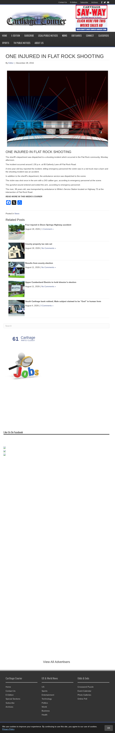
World (44, 707)
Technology (47, 699)
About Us (39, 43)
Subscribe (84, 2)
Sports (5, 43)
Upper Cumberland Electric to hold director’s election (50, 282)
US (43, 687)
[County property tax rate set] (16, 250)
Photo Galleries (84, 695)
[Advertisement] (25, 405)
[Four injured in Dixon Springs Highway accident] (16, 231)
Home (4, 35)
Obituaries (76, 35)
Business (46, 711)
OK (108, 728)
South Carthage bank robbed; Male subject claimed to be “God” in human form (63, 301)
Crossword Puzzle (86, 687)
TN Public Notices (21, 43)
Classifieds (103, 35)
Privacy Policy (8, 729)
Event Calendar (84, 691)
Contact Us (62, 2)
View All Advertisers (56, 662)
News (64, 35)
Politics (45, 703)
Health (44, 715)
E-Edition (73, 2)
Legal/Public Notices (48, 35)
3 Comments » (46, 305)
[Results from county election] (16, 270)
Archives (94, 2)
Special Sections (13, 699)
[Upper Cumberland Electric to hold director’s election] (16, 289)
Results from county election (39, 263)
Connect (90, 35)
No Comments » (49, 248)
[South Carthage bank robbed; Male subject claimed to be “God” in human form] (16, 308)
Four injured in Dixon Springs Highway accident (48, 225)
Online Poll (82, 699)
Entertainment (48, 695)
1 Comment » (48, 229)
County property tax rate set (38, 244)
